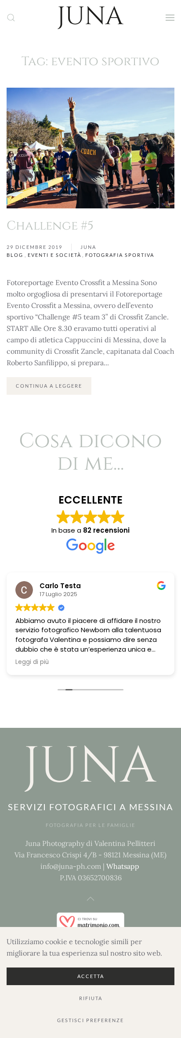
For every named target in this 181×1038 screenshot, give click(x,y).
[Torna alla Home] (90, 17)
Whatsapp (122, 866)
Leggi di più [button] (32, 662)
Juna (88, 247)
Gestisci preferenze (90, 1020)
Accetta (90, 976)
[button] (11, 17)
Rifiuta (90, 998)
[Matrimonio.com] (90, 921)
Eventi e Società (54, 255)
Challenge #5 (50, 226)
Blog (15, 255)
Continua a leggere (49, 386)
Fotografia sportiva (119, 255)
